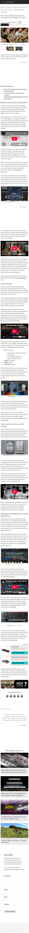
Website (6, 904)
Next (26, 48)
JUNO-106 (14, 605)
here (22, 509)
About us (5, 929)
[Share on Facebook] (19, 709)
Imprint (19, 929)
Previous (2, 48)
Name (6, 889)
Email (6, 897)
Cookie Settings (15, 931)
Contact (25, 929)
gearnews (10, 2)
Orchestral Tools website (20, 278)
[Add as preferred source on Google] (5, 24)
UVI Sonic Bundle (9, 91)
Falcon (25, 298)
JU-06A (9, 524)
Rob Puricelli (12, 22)
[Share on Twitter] (25, 709)
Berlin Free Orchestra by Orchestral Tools (15, 89)
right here (14, 640)
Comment (7, 875)
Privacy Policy (12, 929)
